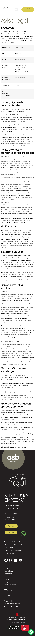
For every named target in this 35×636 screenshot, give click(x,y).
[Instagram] (11, 560)
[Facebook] (6, 560)
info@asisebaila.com (20, 77)
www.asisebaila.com (20, 59)
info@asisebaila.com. (7, 415)
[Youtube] (20, 560)
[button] (16, 9)
